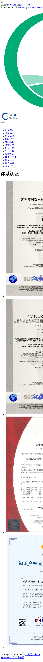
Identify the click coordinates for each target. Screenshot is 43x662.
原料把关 (9, 139)
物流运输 (9, 163)
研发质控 (9, 136)
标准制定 (9, 154)
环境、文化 (10, 157)
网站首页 (9, 130)
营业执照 (19, 657)
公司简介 (9, 133)
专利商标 (9, 142)
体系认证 (9, 160)
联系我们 (9, 166)
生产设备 (9, 151)
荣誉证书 (9, 145)
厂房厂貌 (9, 148)
